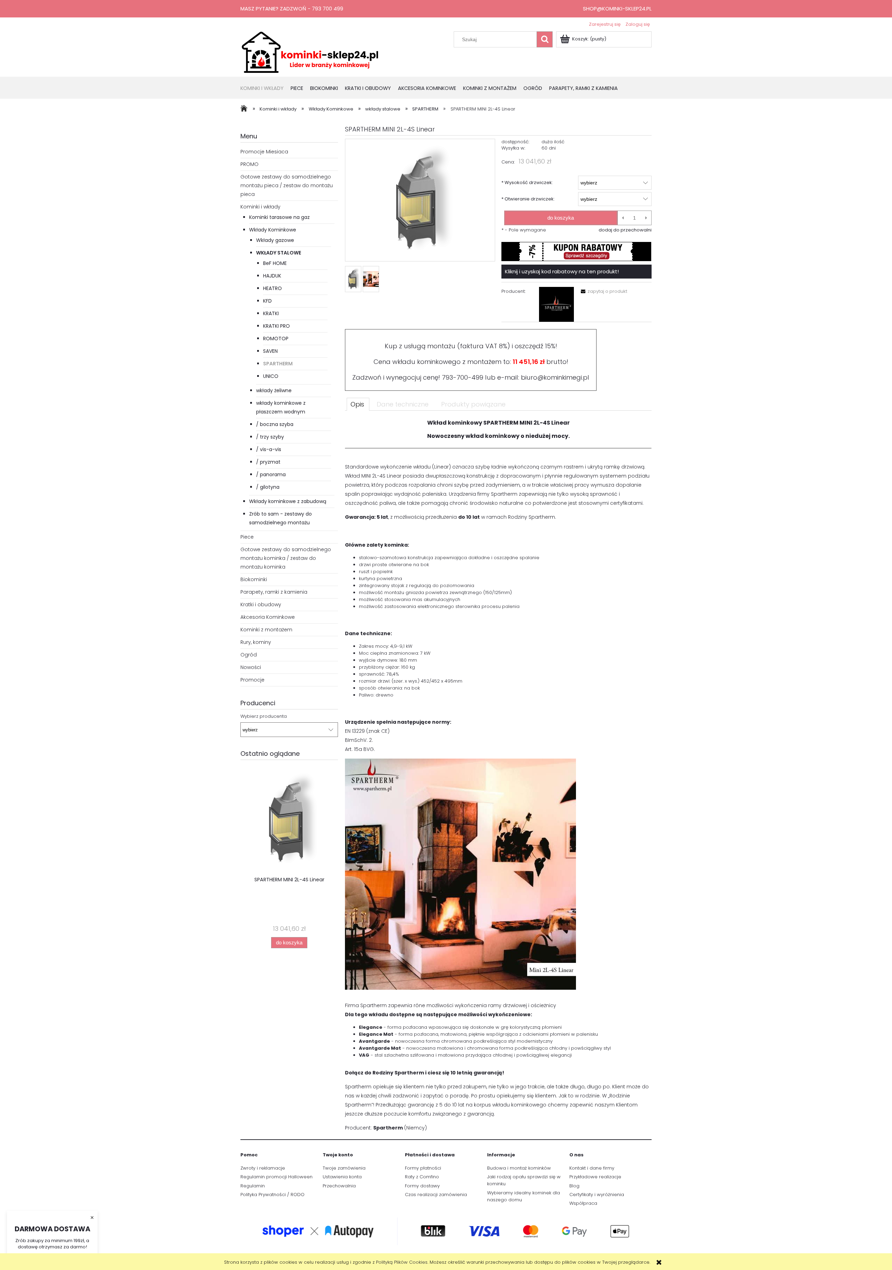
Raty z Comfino (422, 1176)
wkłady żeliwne (274, 390)
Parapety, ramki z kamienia (273, 591)
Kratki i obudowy (260, 604)
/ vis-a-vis (268, 449)
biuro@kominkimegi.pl (555, 377)
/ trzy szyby (270, 436)
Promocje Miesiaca (264, 151)
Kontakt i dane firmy (591, 1168)
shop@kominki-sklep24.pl (617, 8)
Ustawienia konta (342, 1176)
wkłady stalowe (278, 252)
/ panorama (271, 474)
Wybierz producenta (263, 716)
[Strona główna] (310, 51)
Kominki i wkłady (260, 206)
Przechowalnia (339, 1185)
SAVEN (270, 351)
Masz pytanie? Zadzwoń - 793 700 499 (291, 8)
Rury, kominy (255, 642)
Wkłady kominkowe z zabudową (287, 501)
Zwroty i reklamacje (262, 1168)
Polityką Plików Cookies (402, 1262)
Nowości (250, 667)
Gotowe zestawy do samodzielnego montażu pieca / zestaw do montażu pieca (286, 185)
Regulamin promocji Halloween (276, 1176)
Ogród (248, 654)
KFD (267, 300)
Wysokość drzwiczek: (527, 182)
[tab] (358, 404)
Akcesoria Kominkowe (267, 617)
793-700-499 (462, 377)
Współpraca (583, 1203)
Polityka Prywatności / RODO (272, 1194)
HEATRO (272, 288)
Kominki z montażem (266, 629)
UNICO (270, 376)
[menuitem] (265, 89)
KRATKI (271, 313)
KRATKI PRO (276, 325)
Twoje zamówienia (344, 1168)
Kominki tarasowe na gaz (279, 217)
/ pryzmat (268, 461)
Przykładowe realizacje (595, 1176)
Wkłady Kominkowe (272, 229)
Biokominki (253, 579)
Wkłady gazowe (275, 240)
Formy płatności (423, 1168)
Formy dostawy (422, 1185)
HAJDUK (272, 275)
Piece (247, 536)
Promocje (252, 679)
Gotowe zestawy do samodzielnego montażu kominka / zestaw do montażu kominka (285, 558)
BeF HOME (275, 263)
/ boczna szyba (274, 424)
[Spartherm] (556, 304)
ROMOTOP (276, 338)
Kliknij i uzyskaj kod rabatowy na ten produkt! (562, 271)
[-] (623, 218)
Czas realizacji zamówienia (436, 1194)
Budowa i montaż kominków (519, 1168)
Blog (574, 1185)
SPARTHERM (278, 363)
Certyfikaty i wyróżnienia (596, 1194)
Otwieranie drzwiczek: (528, 199)
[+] (646, 218)
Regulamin (252, 1185)
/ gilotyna (267, 487)
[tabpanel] (498, 778)
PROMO (249, 164)
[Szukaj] (545, 39)
